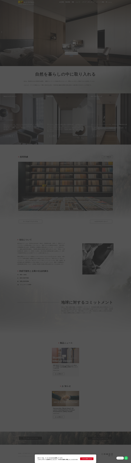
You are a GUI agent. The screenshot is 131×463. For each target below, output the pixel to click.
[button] (61, 2)
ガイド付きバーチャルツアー (17, 51)
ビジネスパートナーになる (123, 458)
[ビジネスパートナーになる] (126, 458)
